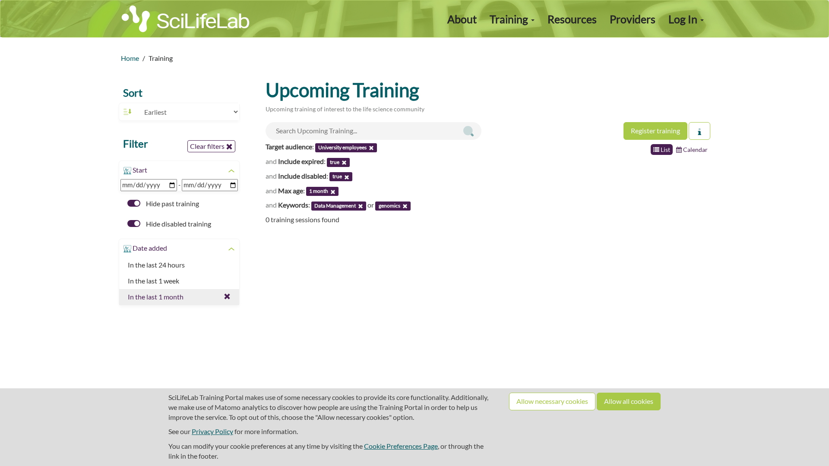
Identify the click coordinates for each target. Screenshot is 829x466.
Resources (572, 19)
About (462, 19)
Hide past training (172, 203)
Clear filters (208, 146)
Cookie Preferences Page (401, 446)
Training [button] (510, 19)
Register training (655, 130)
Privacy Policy (212, 431)
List (664, 149)
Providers (632, 19)
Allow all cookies (628, 401)
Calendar (695, 149)
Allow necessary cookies (552, 401)
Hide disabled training (178, 224)
